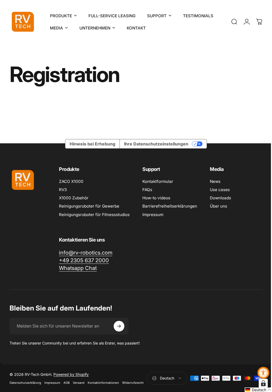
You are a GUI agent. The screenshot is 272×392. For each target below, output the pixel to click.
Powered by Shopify (71, 374)
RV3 (63, 189)
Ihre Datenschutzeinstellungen (154, 144)
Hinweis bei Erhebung (90, 144)
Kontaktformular (157, 181)
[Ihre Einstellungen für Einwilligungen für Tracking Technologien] (259, 383)
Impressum (152, 214)
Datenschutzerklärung (25, 383)
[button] (254, 389)
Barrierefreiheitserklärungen (169, 206)
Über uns (218, 206)
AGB (66, 383)
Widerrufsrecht (133, 383)
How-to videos (156, 197)
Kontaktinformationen (103, 383)
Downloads (220, 197)
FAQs (147, 189)
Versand (78, 383)
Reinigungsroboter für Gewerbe (89, 206)
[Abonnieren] (119, 326)
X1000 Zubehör (73, 197)
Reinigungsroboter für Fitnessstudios (94, 214)
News (215, 181)
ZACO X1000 (71, 181)
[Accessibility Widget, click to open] (263, 373)
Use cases (220, 189)
